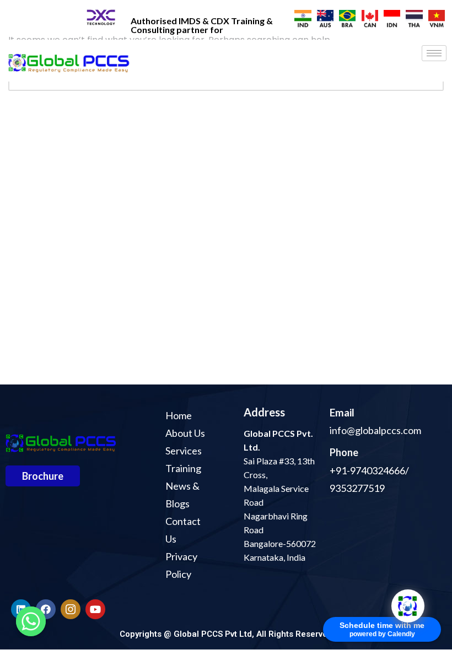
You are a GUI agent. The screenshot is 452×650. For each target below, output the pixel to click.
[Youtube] (95, 609)
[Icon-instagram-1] (70, 609)
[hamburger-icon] (434, 53)
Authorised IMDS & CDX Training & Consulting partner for (202, 25)
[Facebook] (46, 609)
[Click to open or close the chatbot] (407, 605)
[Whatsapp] (31, 621)
